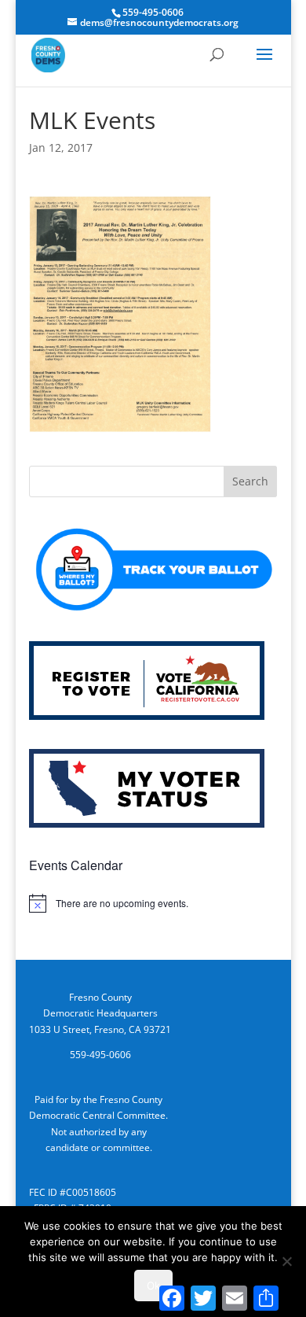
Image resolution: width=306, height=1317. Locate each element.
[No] (286, 1261)
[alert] (153, 903)
